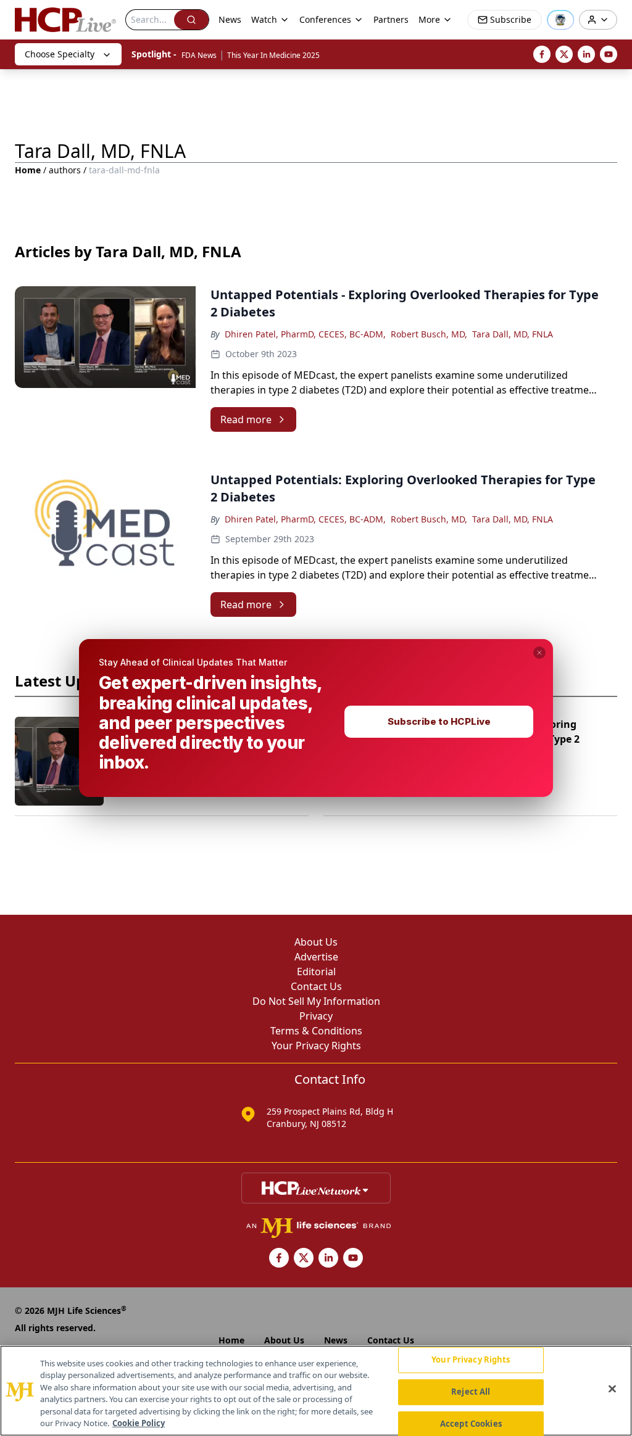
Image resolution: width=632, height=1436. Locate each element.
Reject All (470, 1391)
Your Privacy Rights (470, 1360)
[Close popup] (539, 652)
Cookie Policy (138, 1423)
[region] (316, 1390)
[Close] (612, 1389)
